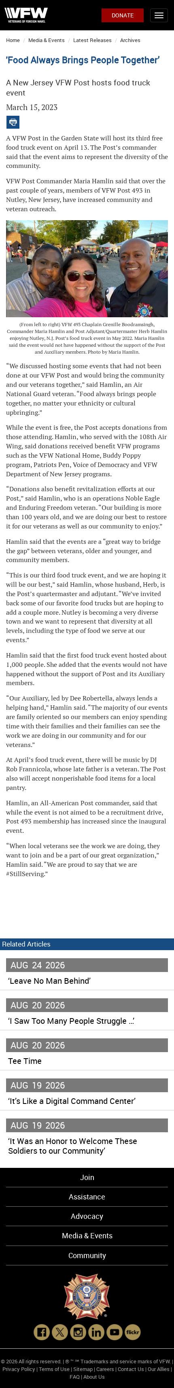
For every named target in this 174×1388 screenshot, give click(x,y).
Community (87, 1255)
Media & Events (46, 40)
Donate (123, 15)
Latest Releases (92, 40)
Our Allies (159, 1369)
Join (87, 1177)
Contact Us (131, 1369)
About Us (94, 1376)
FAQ (75, 1376)
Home (13, 40)
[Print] (12, 120)
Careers (105, 1369)
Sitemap (83, 1369)
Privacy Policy (18, 1369)
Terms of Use (54, 1369)
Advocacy (87, 1216)
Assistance (87, 1196)
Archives (130, 40)
